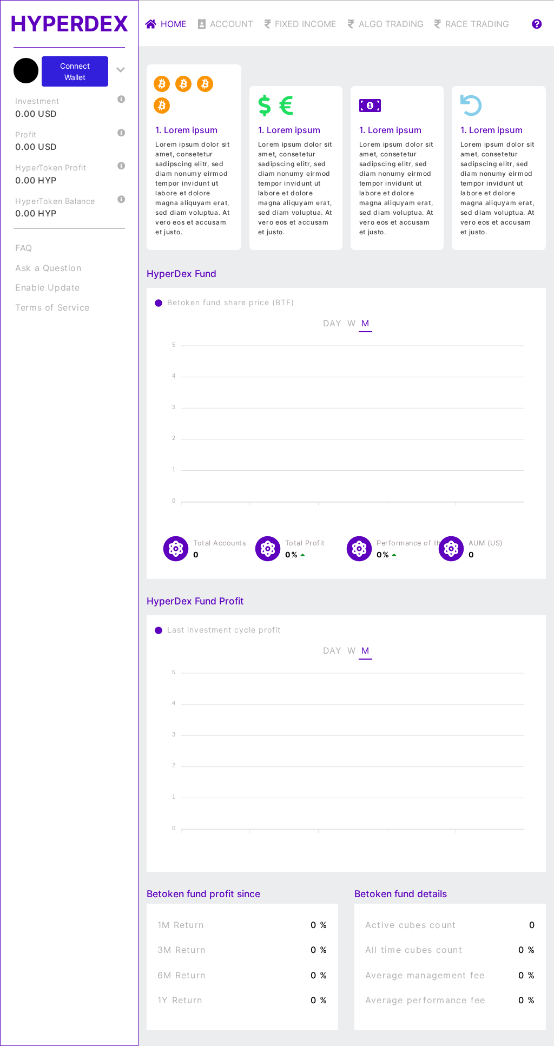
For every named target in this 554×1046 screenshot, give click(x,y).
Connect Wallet (75, 71)
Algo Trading (391, 23)
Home (174, 23)
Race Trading (477, 23)
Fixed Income (306, 23)
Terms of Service (52, 307)
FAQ (23, 247)
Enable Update (47, 287)
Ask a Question (48, 267)
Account (231, 23)
